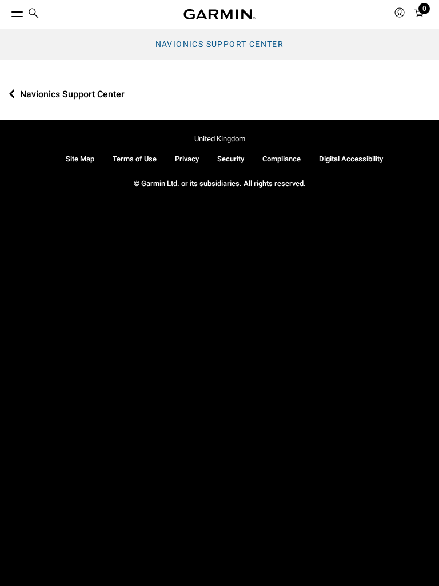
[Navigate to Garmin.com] (219, 14)
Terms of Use (135, 159)
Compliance (281, 159)
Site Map (80, 159)
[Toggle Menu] (7, 11)
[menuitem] (33, 14)
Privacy (187, 159)
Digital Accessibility (351, 159)
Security (230, 159)
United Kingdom (219, 138)
